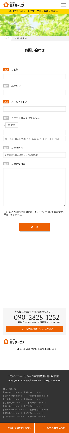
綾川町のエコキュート (13, 406)
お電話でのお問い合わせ (17, 428)
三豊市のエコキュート (13, 399)
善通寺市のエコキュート (39, 410)
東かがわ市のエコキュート (15, 410)
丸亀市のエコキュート (36, 416)
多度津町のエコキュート (14, 403)
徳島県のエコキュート (13, 392)
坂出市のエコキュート (34, 413)
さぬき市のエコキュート (14, 416)
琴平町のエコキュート (34, 399)
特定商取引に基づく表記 (46, 376)
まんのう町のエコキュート (15, 396)
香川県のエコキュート (34, 392)
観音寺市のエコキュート (39, 396)
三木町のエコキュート (34, 406)
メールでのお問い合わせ (51, 428)
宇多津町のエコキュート (37, 403)
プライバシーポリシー (19, 376)
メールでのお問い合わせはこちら (37, 329)
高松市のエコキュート (13, 413)
